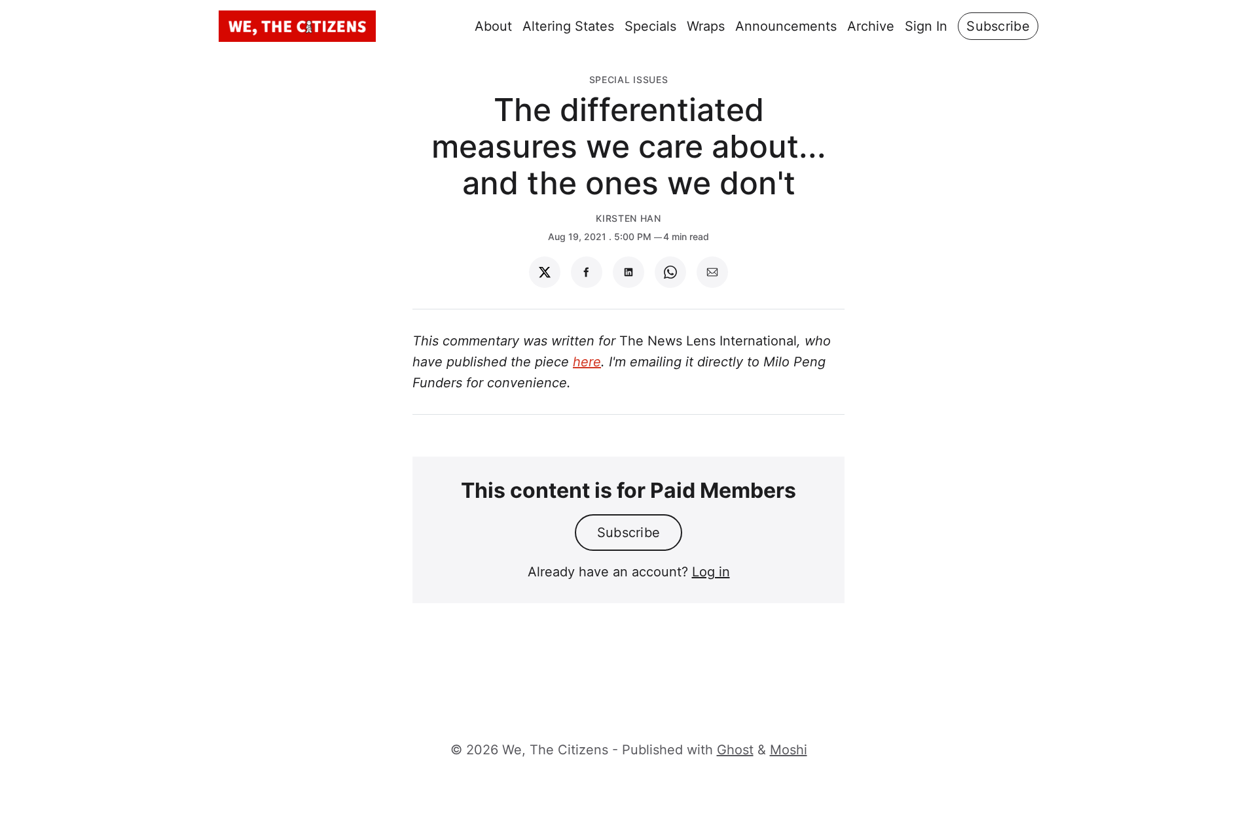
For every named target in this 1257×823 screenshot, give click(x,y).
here (587, 362)
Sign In (926, 26)
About (493, 26)
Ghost (735, 750)
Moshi (788, 750)
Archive (870, 26)
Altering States (568, 26)
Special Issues (628, 79)
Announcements (786, 26)
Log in (711, 572)
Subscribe (998, 26)
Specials (650, 26)
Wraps (706, 26)
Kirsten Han (628, 218)
